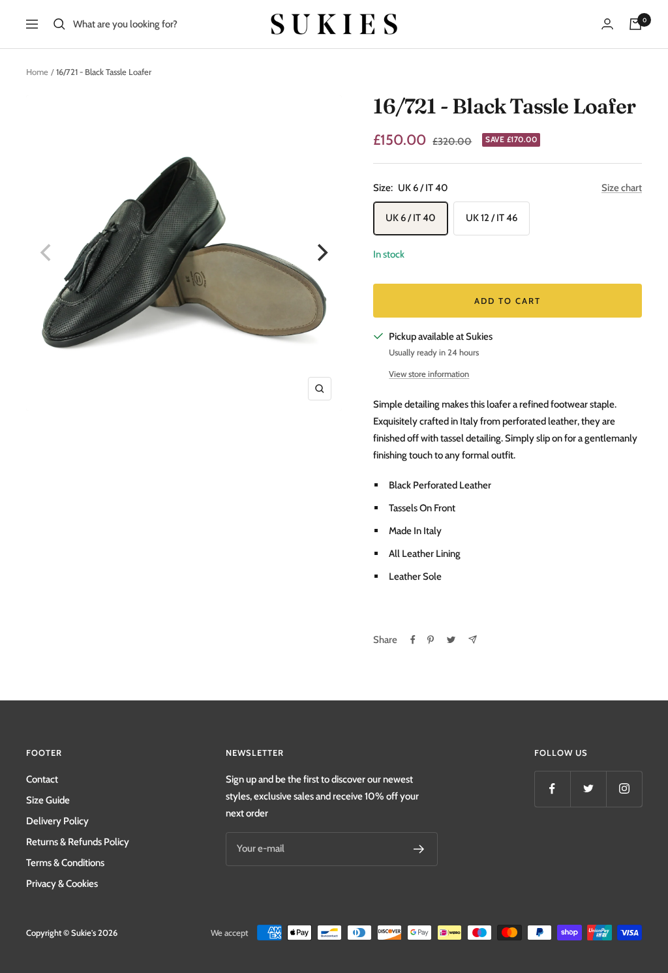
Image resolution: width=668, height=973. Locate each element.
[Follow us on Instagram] (624, 789)
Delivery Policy (57, 821)
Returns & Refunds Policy (77, 842)
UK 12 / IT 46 (491, 218)
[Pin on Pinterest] (430, 639)
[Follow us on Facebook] (552, 789)
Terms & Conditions (65, 863)
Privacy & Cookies (62, 884)
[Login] (607, 23)
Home (37, 72)
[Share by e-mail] (472, 639)
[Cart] (635, 24)
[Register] (419, 849)
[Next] (321, 253)
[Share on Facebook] (413, 639)
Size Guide (48, 800)
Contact (42, 779)
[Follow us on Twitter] (588, 789)
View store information (429, 373)
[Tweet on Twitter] (451, 639)
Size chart (621, 188)
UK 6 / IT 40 (411, 218)
